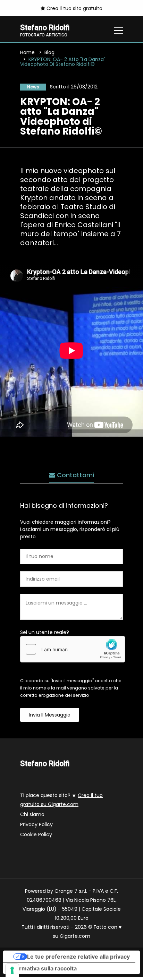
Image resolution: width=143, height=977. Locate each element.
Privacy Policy (36, 824)
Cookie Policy (36, 834)
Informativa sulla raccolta (43, 968)
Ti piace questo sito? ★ (61, 800)
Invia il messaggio (49, 714)
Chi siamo (32, 814)
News (33, 87)
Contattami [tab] (74, 475)
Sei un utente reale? (44, 632)
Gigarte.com (75, 936)
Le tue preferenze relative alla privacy (78, 956)
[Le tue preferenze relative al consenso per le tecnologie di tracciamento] (12, 970)
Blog (49, 52)
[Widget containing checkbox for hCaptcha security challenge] (72, 649)
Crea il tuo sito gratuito (73, 8)
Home (27, 52)
